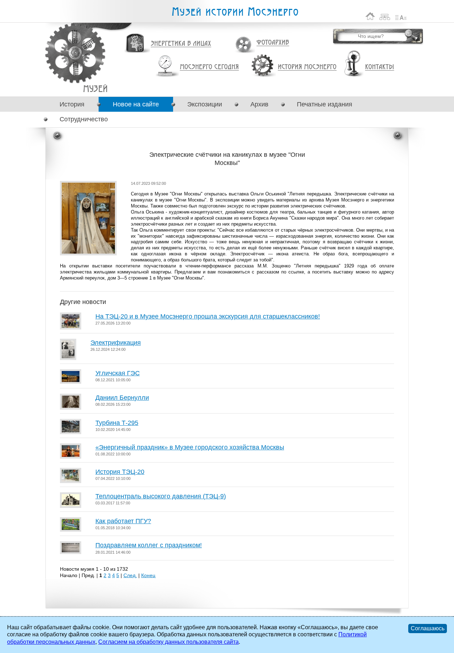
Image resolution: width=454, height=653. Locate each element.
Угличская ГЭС (117, 373)
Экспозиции (204, 104)
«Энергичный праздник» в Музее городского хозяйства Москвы (189, 447)
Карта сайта (385, 16)
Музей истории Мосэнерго (234, 12)
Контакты (379, 67)
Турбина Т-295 (116, 422)
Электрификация (115, 342)
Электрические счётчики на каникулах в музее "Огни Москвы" (95, 88)
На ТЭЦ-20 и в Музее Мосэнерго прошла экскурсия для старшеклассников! (207, 316)
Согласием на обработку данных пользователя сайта (168, 642)
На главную (370, 16)
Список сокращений (400, 16)
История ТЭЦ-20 (119, 471)
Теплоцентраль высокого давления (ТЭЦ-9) (160, 496)
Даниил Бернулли (122, 397)
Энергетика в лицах (181, 44)
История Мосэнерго (307, 67)
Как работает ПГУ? (123, 521)
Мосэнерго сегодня (209, 67)
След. (130, 575)
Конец (148, 575)
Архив (259, 104)
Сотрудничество (84, 119)
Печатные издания (324, 104)
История (72, 104)
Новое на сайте (136, 104)
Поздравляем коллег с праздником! (148, 545)
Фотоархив (272, 42)
